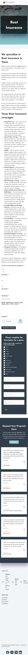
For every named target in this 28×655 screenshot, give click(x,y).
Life (6, 358)
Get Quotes (4, 598)
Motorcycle (8, 360)
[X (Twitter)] (16, 652)
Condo (7, 351)
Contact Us (4, 600)
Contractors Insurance (10, 371)
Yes (3, 269)
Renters (7, 353)
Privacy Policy (5, 601)
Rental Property (9, 356)
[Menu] (25, 2)
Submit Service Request (8, 327)
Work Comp (8, 369)
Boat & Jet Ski (8, 362)
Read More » (5, 460)
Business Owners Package (11, 367)
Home (7, 349)
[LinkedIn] (20, 652)
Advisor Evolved (5, 646)
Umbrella (7, 365)
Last (2, 286)
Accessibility (5, 603)
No (3, 272)
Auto (7, 347)
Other (7, 374)
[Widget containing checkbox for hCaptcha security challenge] (12, 321)
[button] (14, 442)
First (2, 280)
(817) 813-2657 (16, 583)
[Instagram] (11, 652)
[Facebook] (7, 652)
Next (6, 409)
